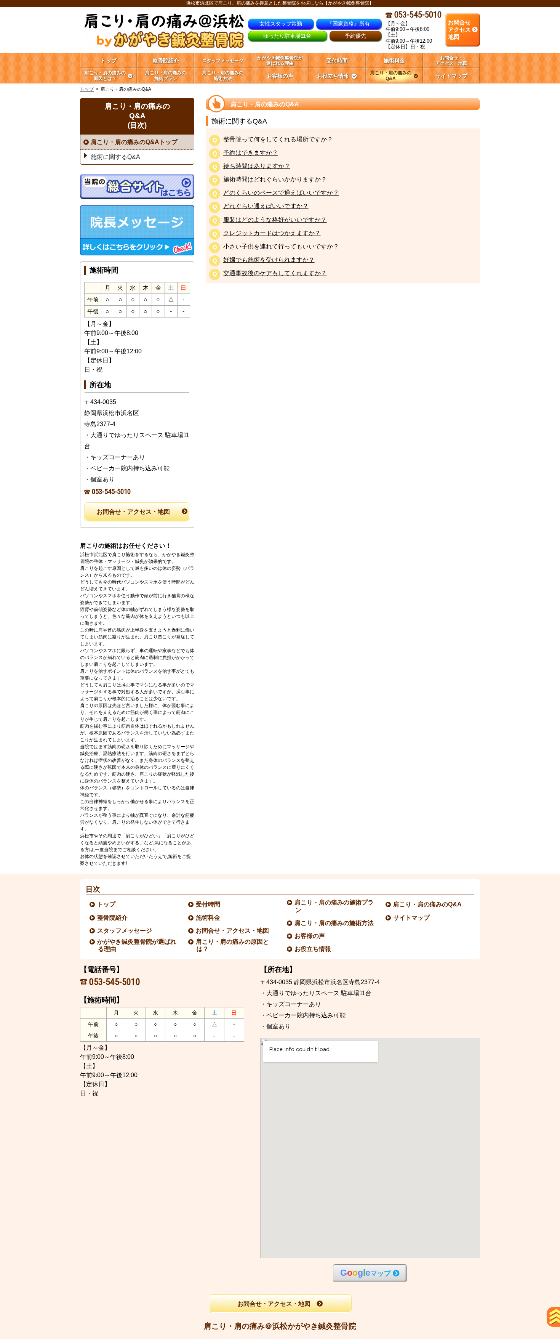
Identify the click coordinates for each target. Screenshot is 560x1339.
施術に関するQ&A (239, 121)
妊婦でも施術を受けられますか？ (269, 260)
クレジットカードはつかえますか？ (272, 233)
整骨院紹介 (113, 917)
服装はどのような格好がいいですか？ (275, 220)
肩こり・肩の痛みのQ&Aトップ (134, 142)
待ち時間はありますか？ (256, 166)
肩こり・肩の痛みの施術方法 (334, 923)
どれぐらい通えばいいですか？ (266, 206)
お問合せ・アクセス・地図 (133, 511)
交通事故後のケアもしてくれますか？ (275, 273)
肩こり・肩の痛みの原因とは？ (233, 945)
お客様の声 (310, 936)
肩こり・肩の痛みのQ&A (428, 904)
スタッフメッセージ (125, 930)
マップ (365, 1273)
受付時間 (208, 904)
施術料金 (208, 917)
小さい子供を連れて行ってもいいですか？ (281, 246)
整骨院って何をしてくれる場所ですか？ (278, 139)
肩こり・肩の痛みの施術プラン (334, 906)
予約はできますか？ (250, 153)
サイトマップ (412, 917)
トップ (109, 61)
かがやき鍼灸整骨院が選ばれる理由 (137, 945)
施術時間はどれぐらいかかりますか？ (275, 179)
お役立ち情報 (313, 949)
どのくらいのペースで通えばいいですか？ (281, 193)
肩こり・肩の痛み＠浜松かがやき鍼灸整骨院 (280, 1326)
